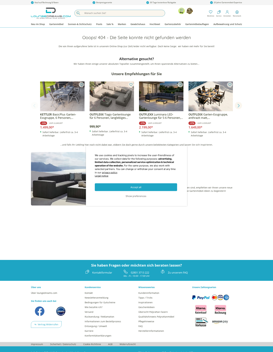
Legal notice (101, 175)
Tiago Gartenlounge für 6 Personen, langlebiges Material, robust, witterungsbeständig (110, 116)
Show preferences (136, 195)
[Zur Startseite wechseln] (51, 13)
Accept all (135, 187)
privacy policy (109, 172)
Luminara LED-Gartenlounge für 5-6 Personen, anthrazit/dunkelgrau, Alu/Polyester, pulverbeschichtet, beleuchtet (160, 116)
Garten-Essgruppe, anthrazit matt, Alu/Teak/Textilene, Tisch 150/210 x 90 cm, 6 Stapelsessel (210, 116)
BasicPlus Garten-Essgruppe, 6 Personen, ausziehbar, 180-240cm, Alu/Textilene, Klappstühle (58, 116)
